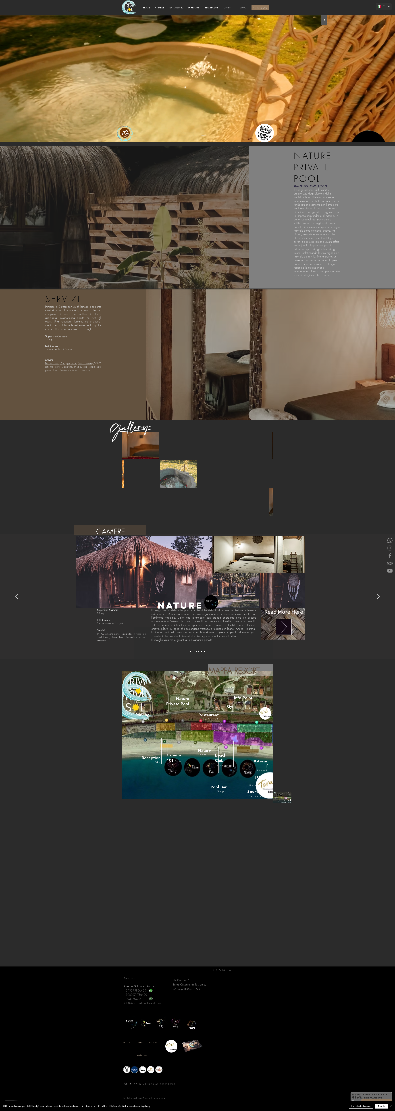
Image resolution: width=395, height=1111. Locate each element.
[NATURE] (193, 651)
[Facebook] (390, 555)
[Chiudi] (391, 1106)
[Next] (324, 20)
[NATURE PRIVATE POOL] (190, 651)
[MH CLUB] (198, 651)
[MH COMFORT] (204, 651)
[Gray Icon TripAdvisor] (390, 563)
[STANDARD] (201, 651)
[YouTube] (390, 570)
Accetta (381, 1106)
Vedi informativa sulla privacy (136, 1106)
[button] (140, 445)
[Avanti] (378, 597)
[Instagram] (390, 548)
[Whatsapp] (390, 540)
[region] (197, 735)
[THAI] (196, 651)
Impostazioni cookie (361, 1106)
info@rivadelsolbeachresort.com (142, 1003)
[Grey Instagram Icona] (125, 1083)
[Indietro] (16, 597)
